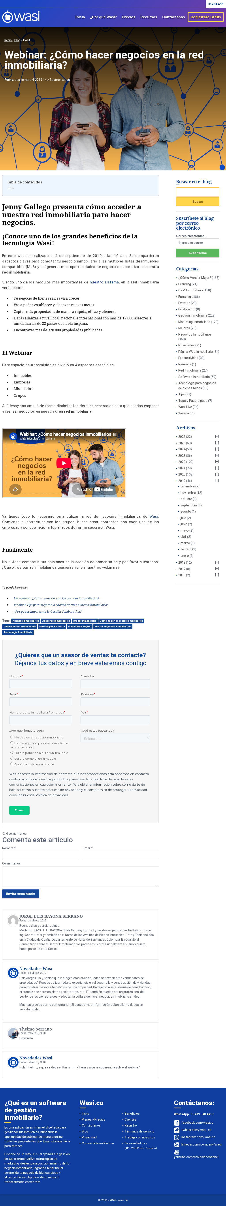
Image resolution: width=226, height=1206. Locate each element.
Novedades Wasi (35, 968)
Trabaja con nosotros (140, 1137)
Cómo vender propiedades (20, 626)
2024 (181, 449)
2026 (181, 437)
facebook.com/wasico (197, 1122)
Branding (184, 284)
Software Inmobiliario (194, 377)
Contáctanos (173, 17)
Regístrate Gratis (206, 17)
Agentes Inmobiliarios (26, 620)
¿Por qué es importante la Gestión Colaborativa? (47, 611)
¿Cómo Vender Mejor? (194, 278)
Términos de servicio (139, 1131)
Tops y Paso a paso (192, 401)
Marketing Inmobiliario (194, 322)
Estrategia (185, 297)
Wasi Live (185, 407)
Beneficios (132, 1113)
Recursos (148, 17)
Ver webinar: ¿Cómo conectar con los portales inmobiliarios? (56, 598)
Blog (17, 40)
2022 (181, 462)
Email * (88, 848)
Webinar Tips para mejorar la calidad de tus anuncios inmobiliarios (61, 605)
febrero (186, 549)
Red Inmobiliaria (189, 370)
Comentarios (11, 863)
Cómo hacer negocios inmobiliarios (121, 620)
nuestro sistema (104, 282)
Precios (128, 17)
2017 (181, 569)
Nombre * (9, 848)
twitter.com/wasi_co (196, 1130)
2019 (181, 481)
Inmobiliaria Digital (79, 626)
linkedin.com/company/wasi (201, 1144)
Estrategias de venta (52, 626)
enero (185, 556)
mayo (185, 530)
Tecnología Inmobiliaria (18, 632)
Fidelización (186, 309)
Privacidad (89, 1137)
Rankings (184, 364)
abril (183, 537)
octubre (186, 499)
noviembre (188, 493)
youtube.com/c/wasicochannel (196, 1157)
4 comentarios (59, 79)
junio (184, 524)
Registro (131, 1125)
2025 (181, 443)
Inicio (80, 17)
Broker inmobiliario (84, 620)
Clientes (130, 1119)
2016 (181, 575)
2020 (181, 474)
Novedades (186, 345)
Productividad (188, 358)
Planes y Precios (93, 1119)
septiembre (189, 505)
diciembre (188, 486)
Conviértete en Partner (98, 1143)
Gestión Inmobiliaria (192, 315)
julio (183, 518)
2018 (181, 562)
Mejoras (184, 328)
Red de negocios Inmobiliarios (112, 626)
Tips (181, 394)
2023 (181, 456)
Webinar (184, 413)
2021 (181, 468)
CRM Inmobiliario (190, 290)
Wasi (153, 516)
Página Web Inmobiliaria (195, 352)
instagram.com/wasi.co (198, 1137)
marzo (185, 543)
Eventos (184, 303)
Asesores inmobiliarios (56, 620)
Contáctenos (91, 1125)
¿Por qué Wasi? (103, 17)
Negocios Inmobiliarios (195, 334)
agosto (186, 511)
